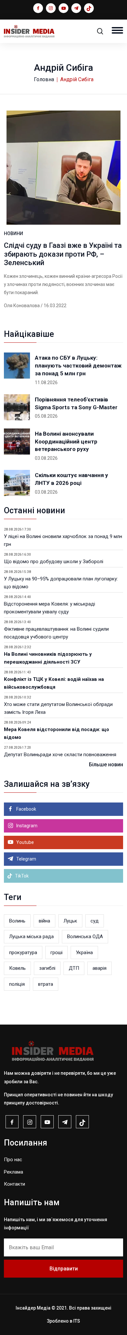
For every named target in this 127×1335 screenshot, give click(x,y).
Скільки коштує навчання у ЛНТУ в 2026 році (71, 479)
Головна (44, 79)
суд (95, 921)
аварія (99, 968)
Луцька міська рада (31, 936)
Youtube (24, 842)
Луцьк (70, 921)
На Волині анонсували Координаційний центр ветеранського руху (66, 441)
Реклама (13, 1172)
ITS (76, 1321)
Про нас (13, 1159)
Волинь (17, 921)
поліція (17, 984)
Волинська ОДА (85, 936)
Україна (84, 952)
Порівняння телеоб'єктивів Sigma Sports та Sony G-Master (76, 403)
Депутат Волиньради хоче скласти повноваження (60, 755)
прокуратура (23, 952)
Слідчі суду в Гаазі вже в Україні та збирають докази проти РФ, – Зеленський (63, 254)
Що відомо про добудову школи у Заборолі (53, 561)
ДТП (74, 968)
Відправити (63, 1269)
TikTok (21, 875)
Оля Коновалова (22, 305)
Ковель (17, 968)
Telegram (25, 859)
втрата (45, 984)
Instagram (26, 825)
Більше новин (106, 764)
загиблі (47, 968)
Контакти (14, 1184)
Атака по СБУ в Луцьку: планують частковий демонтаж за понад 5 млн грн (78, 365)
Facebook (25, 809)
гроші (56, 952)
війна (44, 921)
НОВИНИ (13, 233)
